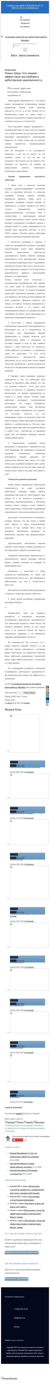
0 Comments (29, 772)
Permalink (14, 762)
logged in (19, 1113)
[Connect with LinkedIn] (28, 1122)
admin (9, 703)
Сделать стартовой (15, 5)
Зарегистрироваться (29, 55)
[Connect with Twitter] (19, 1122)
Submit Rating (29, 693)
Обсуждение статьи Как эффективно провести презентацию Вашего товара (27, 1213)
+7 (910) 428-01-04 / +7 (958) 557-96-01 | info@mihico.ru (27, 6)
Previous (8, 70)
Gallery (13, 765)
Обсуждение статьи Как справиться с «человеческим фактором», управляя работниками (27, 1189)
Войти (14, 55)
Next (14, 70)
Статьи (27, 703)
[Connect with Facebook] (10, 1122)
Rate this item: (11, 692)
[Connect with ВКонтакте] (38, 1122)
